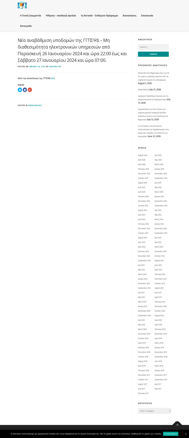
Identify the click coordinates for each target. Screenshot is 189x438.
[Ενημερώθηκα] (185, 433)
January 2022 (142, 279)
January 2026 (159, 169)
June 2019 (158, 338)
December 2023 (144, 228)
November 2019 (161, 334)
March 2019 (159, 343)
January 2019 (159, 347)
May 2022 (141, 270)
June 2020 (158, 320)
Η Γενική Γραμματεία (30, 15)
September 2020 (144, 315)
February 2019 (143, 347)
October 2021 (160, 283)
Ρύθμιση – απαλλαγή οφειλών (61, 15)
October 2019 (143, 338)
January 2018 (159, 370)
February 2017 (143, 393)
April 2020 (158, 325)
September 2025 (161, 178)
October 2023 (143, 233)
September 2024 (161, 206)
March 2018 (159, 366)
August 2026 (142, 155)
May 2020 (141, 325)
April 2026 (142, 164)
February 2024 (143, 224)
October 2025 (143, 178)
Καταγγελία (26, 26)
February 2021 (160, 302)
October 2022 (160, 256)
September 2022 (144, 260)
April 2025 (141, 192)
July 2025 (158, 183)
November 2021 (144, 283)
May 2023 (158, 242)
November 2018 (161, 352)
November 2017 (161, 375)
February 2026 (143, 169)
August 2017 (142, 384)
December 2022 (161, 251)
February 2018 (143, 370)
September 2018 (161, 357)
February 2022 (160, 274)
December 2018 (144, 352)
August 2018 (142, 361)
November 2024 (161, 201)
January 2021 (142, 306)
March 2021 (142, 302)
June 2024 (141, 215)
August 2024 (142, 210)
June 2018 (158, 361)
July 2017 (158, 384)
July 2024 (158, 210)
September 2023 (161, 233)
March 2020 (142, 329)
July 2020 (141, 320)
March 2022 (142, 274)
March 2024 (159, 219)
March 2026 (159, 164)
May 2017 (158, 389)
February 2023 (143, 251)
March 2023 (159, 247)
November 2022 (144, 256)
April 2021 (158, 297)
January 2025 (159, 196)
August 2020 (159, 315)
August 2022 (159, 260)
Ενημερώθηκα (170, 434)
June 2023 (141, 242)
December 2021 (161, 279)
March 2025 (159, 192)
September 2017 (161, 379)
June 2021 (158, 292)
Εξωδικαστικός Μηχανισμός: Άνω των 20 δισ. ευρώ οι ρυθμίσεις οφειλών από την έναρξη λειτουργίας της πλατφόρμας (153, 76)
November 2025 (161, 173)
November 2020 (144, 311)
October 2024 (143, 206)
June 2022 (158, 265)
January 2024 (159, 224)
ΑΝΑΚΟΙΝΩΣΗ (143, 90)
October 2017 (143, 379)
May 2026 (158, 160)
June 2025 (141, 187)
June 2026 (141, 160)
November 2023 (161, 228)
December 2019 (144, 334)
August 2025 (142, 183)
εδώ (53, 78)
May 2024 (158, 215)
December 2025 (144, 173)
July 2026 (158, 155)
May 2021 (141, 297)
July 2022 (141, 265)
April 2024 (142, 219)
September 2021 (144, 288)
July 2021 (141, 292)
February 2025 (143, 196)
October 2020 (160, 311)
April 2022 (158, 270)
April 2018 (142, 366)
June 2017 (141, 389)
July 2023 (158, 238)
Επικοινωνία (147, 15)
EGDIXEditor (55, 67)
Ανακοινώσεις (129, 15)
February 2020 (160, 329)
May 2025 (158, 187)
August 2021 (159, 288)
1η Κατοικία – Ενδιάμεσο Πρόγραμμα (99, 15)
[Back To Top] (177, 425)
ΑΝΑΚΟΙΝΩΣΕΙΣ (35, 105)
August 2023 (142, 238)
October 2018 (143, 357)
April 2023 (141, 247)
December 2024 (144, 201)
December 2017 (144, 375)
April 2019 (142, 343)
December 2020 (161, 306)
